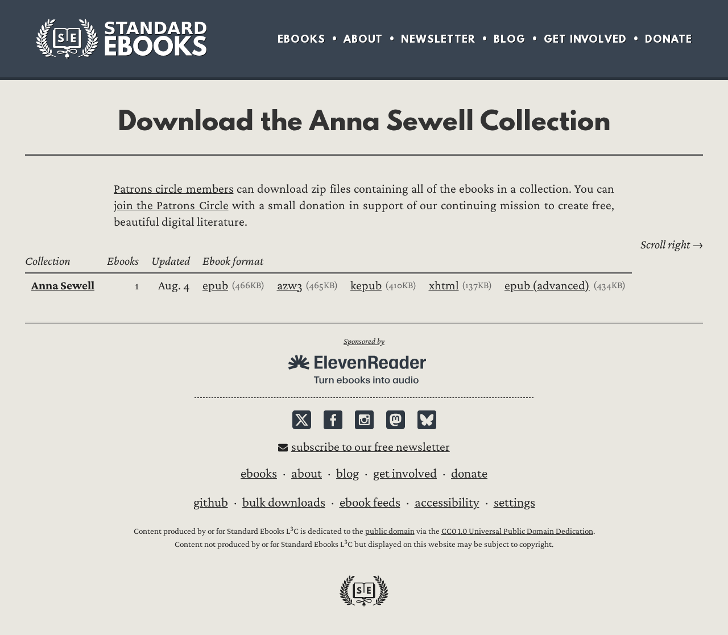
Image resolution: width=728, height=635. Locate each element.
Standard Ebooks (121, 39)
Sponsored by (364, 341)
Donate (668, 39)
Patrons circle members (174, 189)
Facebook (333, 419)
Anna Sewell (62, 286)
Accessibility (447, 502)
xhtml (444, 286)
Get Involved (585, 39)
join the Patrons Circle (171, 205)
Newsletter (438, 39)
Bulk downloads (283, 502)
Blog (510, 39)
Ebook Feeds (370, 502)
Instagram (364, 419)
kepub (366, 286)
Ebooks (301, 39)
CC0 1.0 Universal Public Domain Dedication (517, 531)
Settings (514, 502)
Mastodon (395, 419)
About (363, 39)
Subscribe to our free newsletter (370, 447)
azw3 (290, 286)
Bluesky (426, 419)
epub (215, 286)
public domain (390, 531)
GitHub (210, 502)
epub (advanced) (547, 286)
